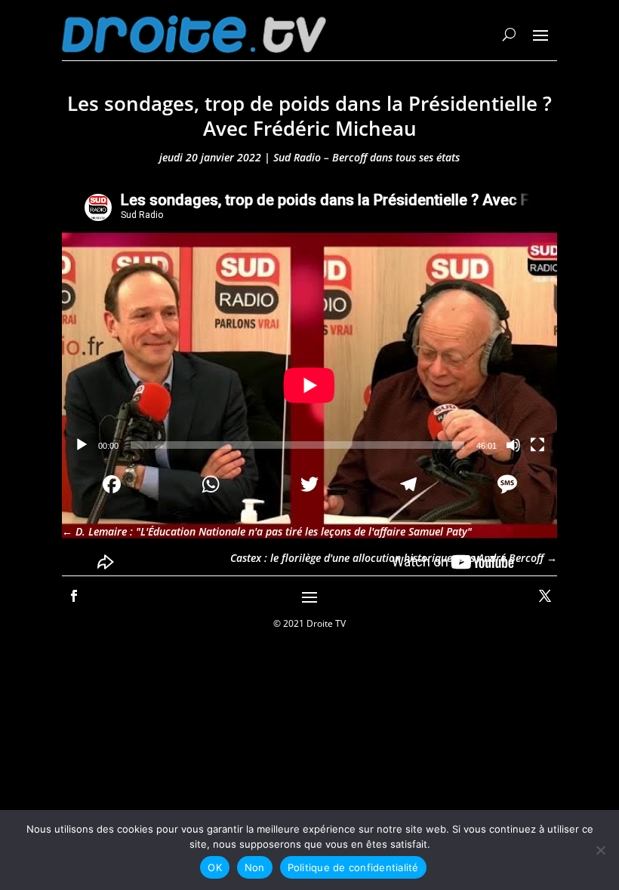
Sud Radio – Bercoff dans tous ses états (366, 157)
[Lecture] (81, 445)
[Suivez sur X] (545, 596)
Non (255, 867)
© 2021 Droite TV (309, 623)
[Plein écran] (537, 445)
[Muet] (513, 445)
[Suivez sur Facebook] (74, 596)
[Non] (600, 850)
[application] (309, 321)
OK (215, 867)
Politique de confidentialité (353, 867)
